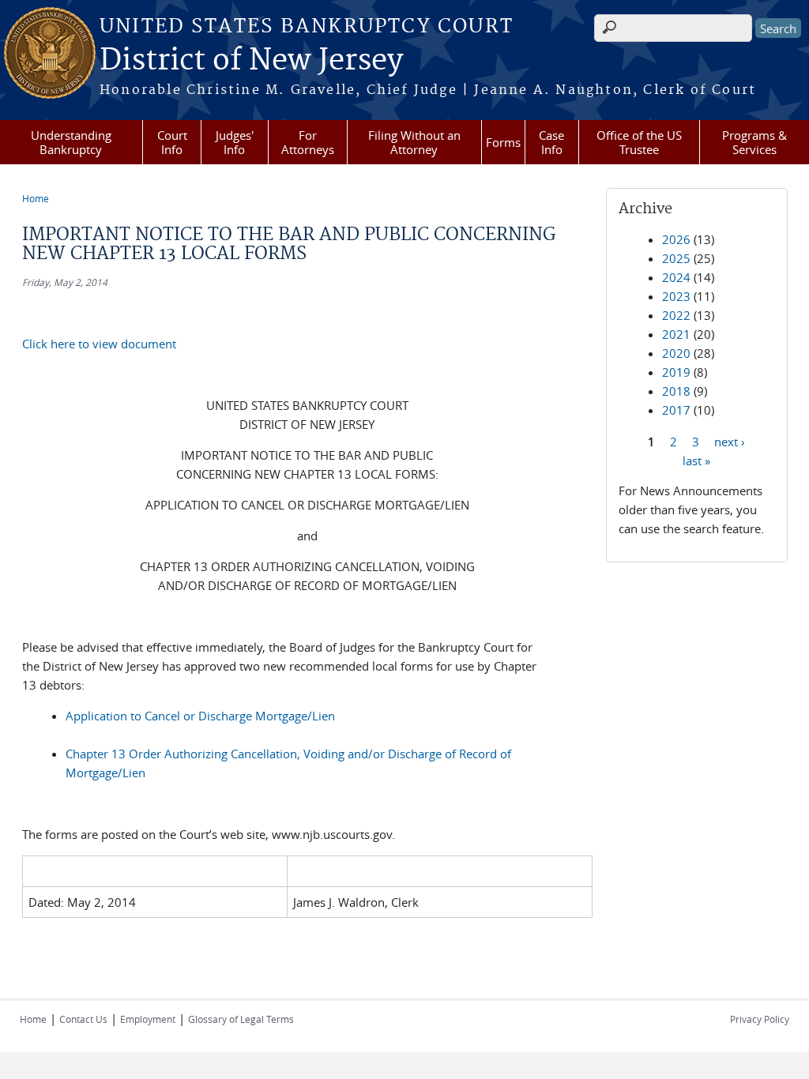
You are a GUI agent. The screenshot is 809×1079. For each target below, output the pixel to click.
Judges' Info (235, 142)
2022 (676, 315)
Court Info (172, 142)
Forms (503, 142)
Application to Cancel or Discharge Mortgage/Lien (200, 716)
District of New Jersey (251, 61)
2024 (676, 277)
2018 (676, 391)
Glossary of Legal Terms (241, 1019)
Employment (147, 1019)
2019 (676, 372)
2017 (676, 410)
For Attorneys (307, 142)
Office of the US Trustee (639, 142)
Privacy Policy (759, 1019)
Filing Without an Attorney (414, 142)
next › (729, 441)
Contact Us (83, 1019)
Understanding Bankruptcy (71, 142)
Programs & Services (754, 142)
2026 (676, 239)
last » (696, 460)
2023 (676, 296)
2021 (676, 334)
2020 (676, 353)
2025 (676, 258)
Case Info (551, 142)
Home (35, 198)
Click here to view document (99, 344)
